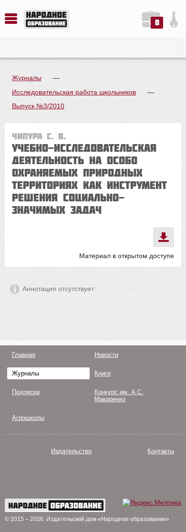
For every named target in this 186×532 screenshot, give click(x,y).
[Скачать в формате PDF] (163, 237)
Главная (23, 354)
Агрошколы (28, 417)
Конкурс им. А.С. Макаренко (119, 395)
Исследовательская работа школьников (74, 92)
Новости (106, 354)
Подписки (26, 392)
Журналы (26, 78)
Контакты (160, 451)
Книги (102, 373)
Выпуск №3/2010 (38, 106)
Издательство (71, 451)
